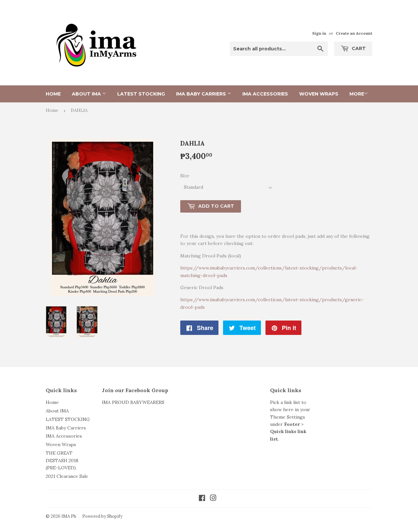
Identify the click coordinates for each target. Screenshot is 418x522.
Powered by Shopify (102, 516)
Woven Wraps (318, 94)
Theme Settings (287, 417)
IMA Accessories (265, 94)
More (356, 94)
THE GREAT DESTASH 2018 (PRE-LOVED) (62, 460)
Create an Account (354, 33)
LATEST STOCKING (141, 94)
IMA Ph (68, 516)
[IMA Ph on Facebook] (202, 499)
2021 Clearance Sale (67, 476)
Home (53, 94)
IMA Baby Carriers (201, 94)
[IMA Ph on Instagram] (213, 499)
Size (184, 176)
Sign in (319, 33)
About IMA (87, 94)
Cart (358, 48)
